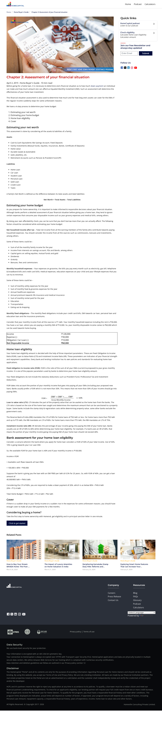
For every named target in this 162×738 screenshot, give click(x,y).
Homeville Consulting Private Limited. (139, 704)
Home (128, 4)
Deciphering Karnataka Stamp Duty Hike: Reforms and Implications (95, 565)
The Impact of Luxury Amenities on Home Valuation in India (58, 565)
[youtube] (24, 614)
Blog (135, 593)
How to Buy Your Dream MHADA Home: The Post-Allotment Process (17, 565)
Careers (111, 593)
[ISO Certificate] (13, 631)
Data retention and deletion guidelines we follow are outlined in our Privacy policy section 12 (46, 663)
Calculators (150, 4)
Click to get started (17, 523)
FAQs (135, 596)
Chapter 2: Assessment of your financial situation (49, 12)
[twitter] (11, 614)
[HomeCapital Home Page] (15, 4)
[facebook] (8, 614)
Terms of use (88, 631)
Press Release (114, 596)
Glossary (137, 600)
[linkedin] (15, 614)
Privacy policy (75, 631)
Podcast (138, 4)
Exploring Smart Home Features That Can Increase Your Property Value (134, 565)
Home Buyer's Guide (21, 12)
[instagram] (19, 614)
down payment (97, 86)
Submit (145, 53)
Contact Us (113, 600)
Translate (148, 615)
